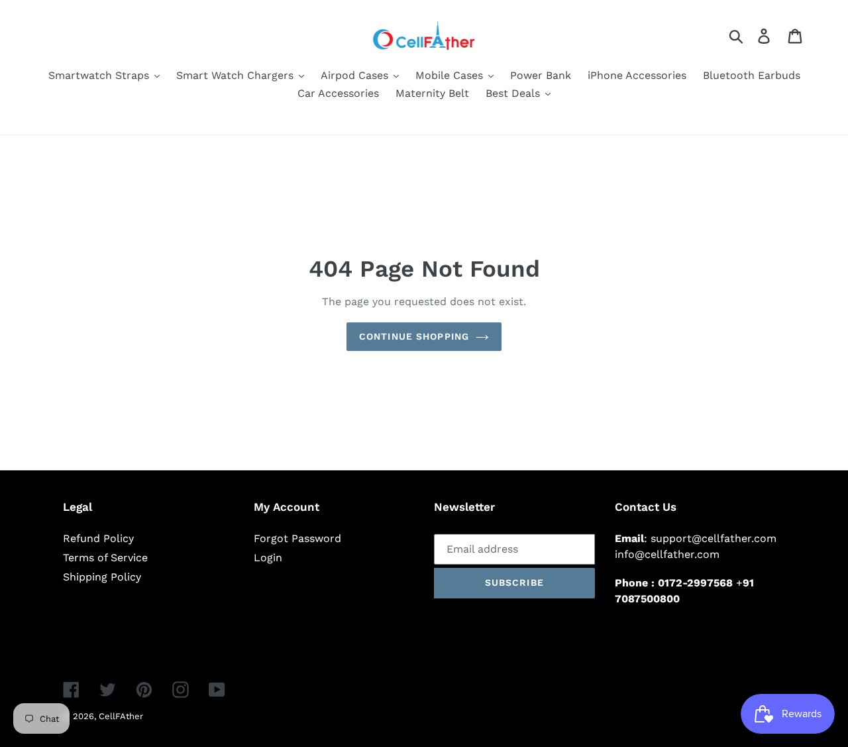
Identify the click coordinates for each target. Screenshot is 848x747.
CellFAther (121, 716)
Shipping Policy (102, 577)
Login (268, 557)
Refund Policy (98, 538)
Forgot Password (297, 538)
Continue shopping (414, 336)
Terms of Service (105, 557)
